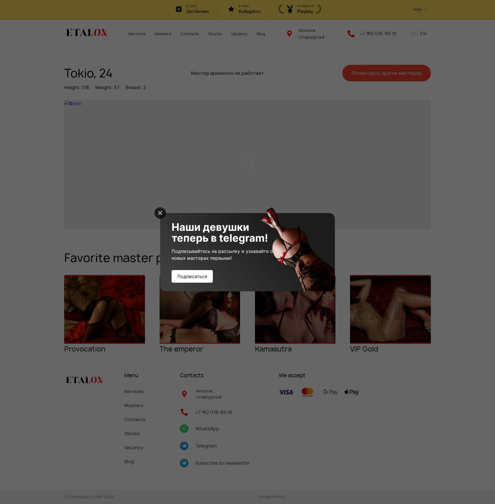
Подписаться (192, 276)
